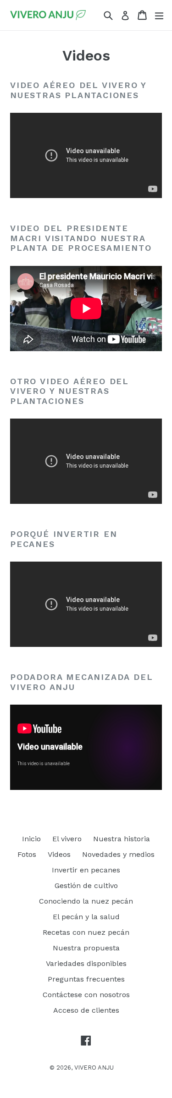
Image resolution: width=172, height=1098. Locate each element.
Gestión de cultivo (86, 885)
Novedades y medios (118, 854)
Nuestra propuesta (86, 948)
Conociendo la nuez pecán (86, 901)
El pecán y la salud (86, 916)
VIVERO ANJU (94, 1067)
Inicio (31, 838)
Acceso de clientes (86, 1010)
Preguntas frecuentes (86, 979)
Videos (59, 854)
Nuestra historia (121, 838)
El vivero (67, 838)
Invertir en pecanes (86, 870)
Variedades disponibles (86, 963)
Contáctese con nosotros (86, 994)
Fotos (26, 854)
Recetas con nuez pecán (86, 932)
